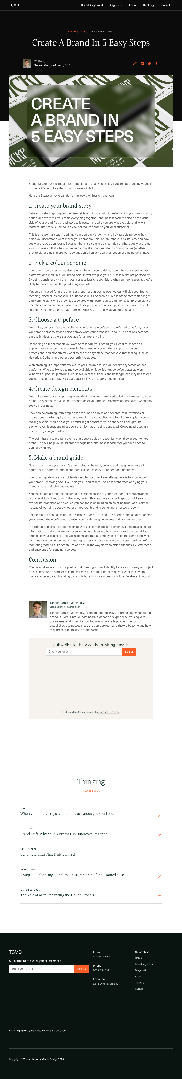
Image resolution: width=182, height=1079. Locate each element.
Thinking (148, 5)
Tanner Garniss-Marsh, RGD (68, 603)
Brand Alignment (92, 5)
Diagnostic (116, 5)
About (133, 5)
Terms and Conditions (108, 712)
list (83, 379)
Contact (164, 5)
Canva (79, 374)
